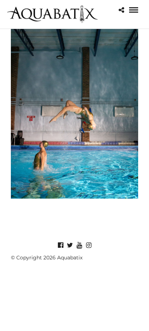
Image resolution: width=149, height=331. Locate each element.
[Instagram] (88, 245)
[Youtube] (79, 245)
